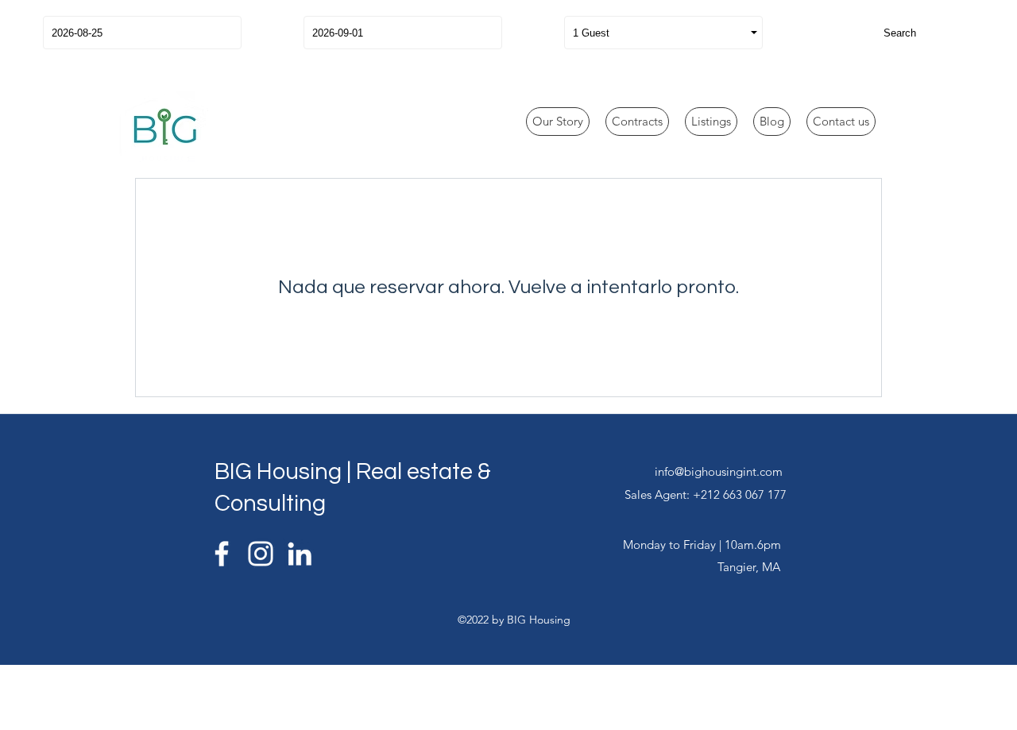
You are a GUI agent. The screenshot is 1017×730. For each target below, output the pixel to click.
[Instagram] (260, 553)
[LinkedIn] (299, 553)
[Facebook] (221, 553)
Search (900, 33)
